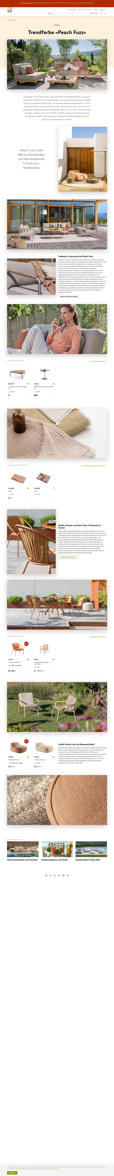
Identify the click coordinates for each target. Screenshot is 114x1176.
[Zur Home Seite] (9, 10)
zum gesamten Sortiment (98, 361)
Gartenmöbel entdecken (68, 557)
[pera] (42, 671)
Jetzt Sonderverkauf (27, 3)
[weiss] (36, 671)
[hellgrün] (11, 498)
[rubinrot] (13, 671)
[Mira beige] (12, 766)
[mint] (40, 671)
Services (89, 10)
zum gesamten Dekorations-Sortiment (93, 466)
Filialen (96, 10)
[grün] (11, 671)
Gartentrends (12, 20)
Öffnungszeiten (72, 10)
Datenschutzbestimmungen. (50, 1169)
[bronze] (35, 395)
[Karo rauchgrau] (14, 766)
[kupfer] (9, 671)
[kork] (9, 498)
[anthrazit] (36, 395)
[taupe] (15, 671)
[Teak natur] (9, 395)
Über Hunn (82, 10)
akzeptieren (12, 1173)
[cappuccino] (35, 671)
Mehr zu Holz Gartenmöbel (69, 296)
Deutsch (102, 10)
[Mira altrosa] (9, 766)
